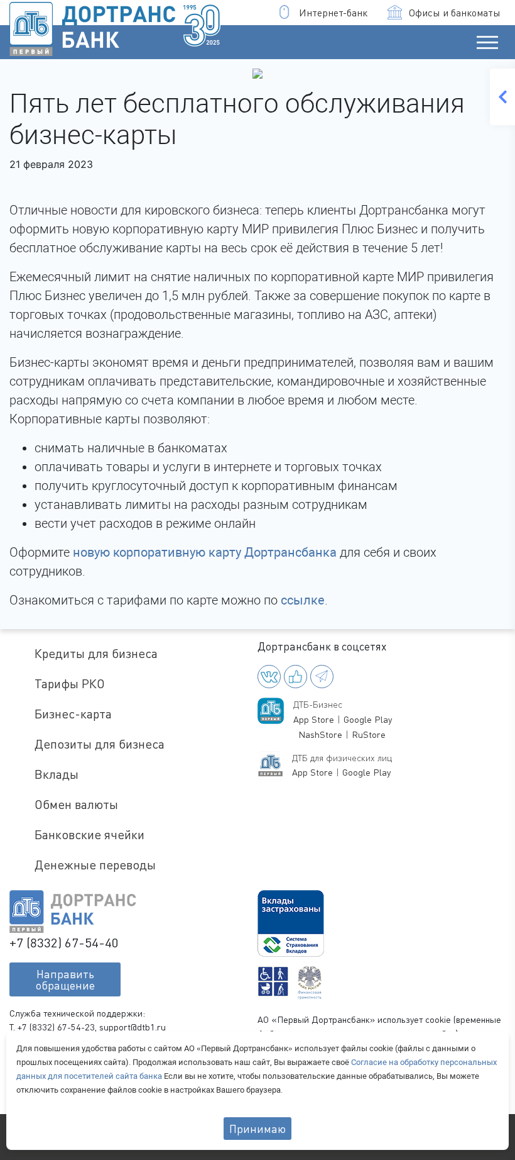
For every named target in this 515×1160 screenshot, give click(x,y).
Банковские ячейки (89, 834)
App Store (313, 719)
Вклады (57, 774)
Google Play (368, 719)
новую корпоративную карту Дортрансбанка (205, 552)
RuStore (369, 734)
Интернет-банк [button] (333, 12)
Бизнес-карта (73, 714)
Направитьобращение (65, 979)
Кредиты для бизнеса (96, 653)
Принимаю (257, 1128)
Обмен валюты (76, 804)
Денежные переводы (95, 865)
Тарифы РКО (70, 683)
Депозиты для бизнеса (100, 744)
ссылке (303, 600)
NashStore (320, 734)
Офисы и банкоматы (455, 12)
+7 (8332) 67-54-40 (64, 943)
